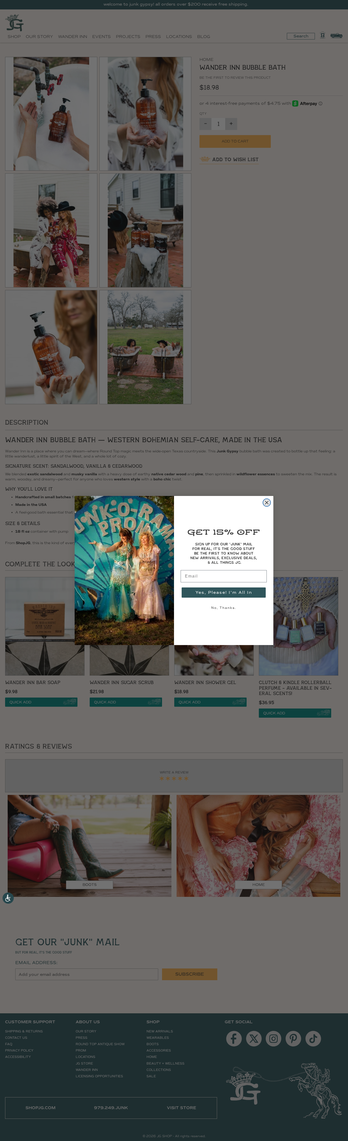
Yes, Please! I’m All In (223, 592)
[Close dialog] (267, 503)
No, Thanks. (223, 608)
